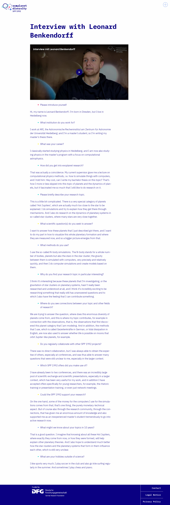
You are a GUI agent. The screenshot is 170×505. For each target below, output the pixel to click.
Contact (156, 488)
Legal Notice (153, 495)
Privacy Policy (152, 501)
